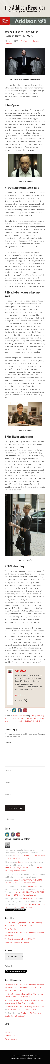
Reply (14, 858)
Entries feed (9, 1032)
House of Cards (10, 718)
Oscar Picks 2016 (11, 929)
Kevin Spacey (39, 718)
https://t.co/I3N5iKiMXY (21, 855)
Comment (9, 742)
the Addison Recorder (25, 7)
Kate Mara (29, 718)
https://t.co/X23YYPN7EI (23, 880)
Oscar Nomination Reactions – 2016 (21, 1009)
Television (22, 716)
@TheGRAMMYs (31, 886)
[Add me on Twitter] (25, 700)
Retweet (19, 858)
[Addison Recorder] (7, 847)
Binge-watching (37, 716)
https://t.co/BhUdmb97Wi (24, 892)
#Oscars (19, 862)
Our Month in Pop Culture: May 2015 (21, 1003)
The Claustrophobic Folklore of (21, 939)
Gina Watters (21, 670)
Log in (7, 1028)
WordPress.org (11, 1039)
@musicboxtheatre (29, 898)
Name (8, 771)
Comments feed (11, 1035)
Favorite (25, 858)
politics (22, 721)
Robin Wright (30, 721)
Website (8, 794)
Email (7, 782)
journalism (21, 718)
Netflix (7, 721)
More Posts (20, 695)
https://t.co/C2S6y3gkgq (26, 904)
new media (14, 721)
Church (12, 1058)
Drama (15, 716)
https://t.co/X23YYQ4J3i (14, 868)
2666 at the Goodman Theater (17, 942)
